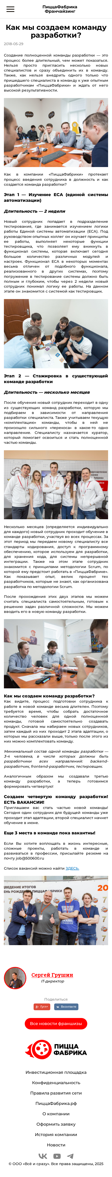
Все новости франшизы (56, 1023)
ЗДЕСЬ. (72, 868)
